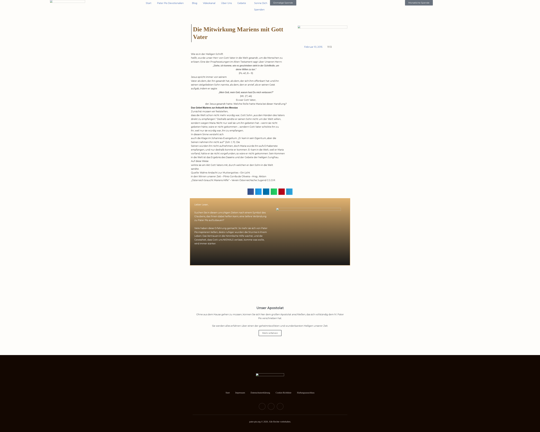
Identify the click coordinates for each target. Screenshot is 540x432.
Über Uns (226, 3)
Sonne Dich (260, 3)
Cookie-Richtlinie (283, 392)
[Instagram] (271, 406)
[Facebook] (262, 406)
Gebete (241, 3)
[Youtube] (280, 406)
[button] (251, 191)
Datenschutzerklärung (260, 392)
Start (148, 3)
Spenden (259, 9)
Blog (194, 3)
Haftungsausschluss (305, 392)
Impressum (240, 392)
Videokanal (209, 3)
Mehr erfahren (270, 333)
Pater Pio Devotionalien (170, 3)
